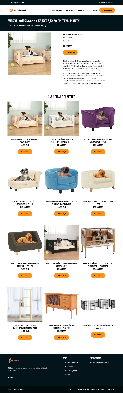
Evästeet (86, 389)
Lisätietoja (70, 53)
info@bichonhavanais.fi (106, 2)
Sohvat (80, 34)
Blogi (95, 10)
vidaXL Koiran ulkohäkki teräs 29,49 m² (98, 325)
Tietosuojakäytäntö (98, 389)
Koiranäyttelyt (83, 10)
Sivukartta (110, 389)
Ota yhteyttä (77, 389)
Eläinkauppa (107, 10)
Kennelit (70, 10)
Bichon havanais (56, 10)
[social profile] (23, 2)
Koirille (74, 34)
